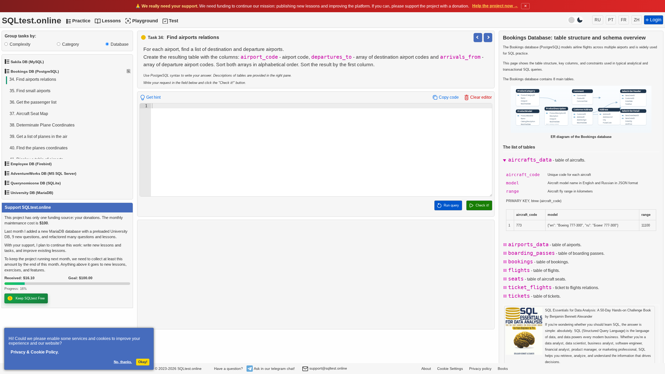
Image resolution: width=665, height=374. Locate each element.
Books (503, 368)
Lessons (111, 20)
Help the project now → (495, 6)
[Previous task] (478, 37)
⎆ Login (653, 19)
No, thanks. (123, 362)
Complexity (20, 44)
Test (173, 20)
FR (624, 20)
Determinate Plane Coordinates (42, 125)
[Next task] (488, 37)
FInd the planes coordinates (39, 148)
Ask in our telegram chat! (274, 368)
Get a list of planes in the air (38, 136)
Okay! (142, 362)
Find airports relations (32, 79)
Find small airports (30, 91)
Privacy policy (480, 368)
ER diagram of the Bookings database (581, 137)
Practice (81, 20)
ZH (637, 20)
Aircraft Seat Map (29, 113)
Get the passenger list (33, 102)
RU (598, 20)
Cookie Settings (450, 368)
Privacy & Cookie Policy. (35, 352)
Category (70, 44)
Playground (145, 20)
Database (120, 44)
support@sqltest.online (327, 368)
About (426, 368)
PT (611, 20)
